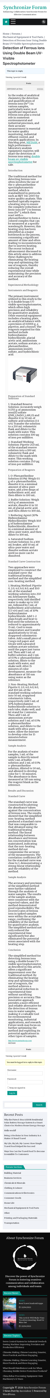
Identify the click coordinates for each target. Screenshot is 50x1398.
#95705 (40, 89)
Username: (12, 1070)
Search (39, 1105)
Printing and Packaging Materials (20, 1218)
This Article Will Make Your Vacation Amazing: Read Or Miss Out (31, 1320)
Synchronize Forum (25, 8)
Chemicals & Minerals (14, 1183)
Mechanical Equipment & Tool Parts (21, 1208)
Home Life (9, 1203)
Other (7, 1213)
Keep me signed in (17, 1088)
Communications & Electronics (19, 1193)
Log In (12, 1093)
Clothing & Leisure (13, 1188)
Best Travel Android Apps (31, 1303)
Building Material (12, 1173)
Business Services (12, 1178)
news (21, 1301)
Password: (11, 1079)
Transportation (11, 1223)
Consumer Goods (12, 1198)
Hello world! (10, 1130)
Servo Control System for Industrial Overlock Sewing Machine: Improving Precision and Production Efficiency (25, 1344)
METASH (31, 142)
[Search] (44, 22)
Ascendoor (25, 1391)
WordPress (9, 1394)
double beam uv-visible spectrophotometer (24, 159)
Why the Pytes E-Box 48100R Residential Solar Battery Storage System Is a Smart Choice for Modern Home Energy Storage (24, 1122)
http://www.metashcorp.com (20, 1041)
